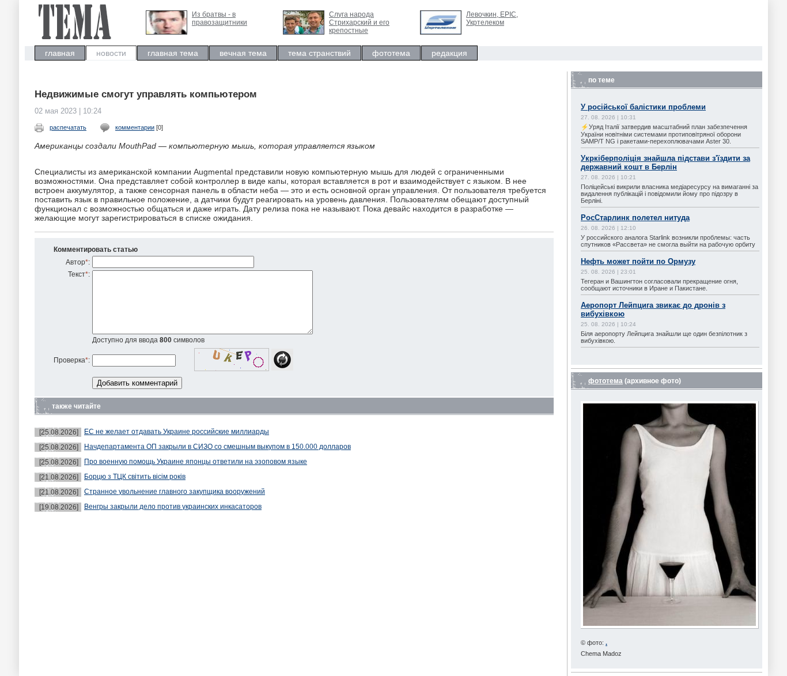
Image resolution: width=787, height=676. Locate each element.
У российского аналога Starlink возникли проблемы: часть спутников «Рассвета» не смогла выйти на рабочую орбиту (668, 241)
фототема (391, 53)
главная (60, 53)
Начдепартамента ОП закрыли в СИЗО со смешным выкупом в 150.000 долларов (217, 447)
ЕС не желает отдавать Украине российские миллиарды (176, 432)
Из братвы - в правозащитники (219, 18)
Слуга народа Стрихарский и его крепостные (359, 22)
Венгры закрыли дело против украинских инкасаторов (173, 507)
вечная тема (243, 53)
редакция (449, 53)
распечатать (68, 127)
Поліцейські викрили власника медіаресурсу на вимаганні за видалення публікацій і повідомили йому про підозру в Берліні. (669, 193)
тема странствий (319, 53)
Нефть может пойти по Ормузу (638, 261)
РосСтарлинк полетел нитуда (635, 217)
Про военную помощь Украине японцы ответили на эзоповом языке (195, 462)
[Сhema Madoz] (670, 626)
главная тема (172, 53)
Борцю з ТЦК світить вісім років (135, 477)
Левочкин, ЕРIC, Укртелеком (492, 18)
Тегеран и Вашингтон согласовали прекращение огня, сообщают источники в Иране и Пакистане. (659, 285)
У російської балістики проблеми (643, 107)
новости (111, 53)
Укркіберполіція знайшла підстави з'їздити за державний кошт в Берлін (665, 162)
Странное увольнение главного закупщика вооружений (174, 492)
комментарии (134, 127)
